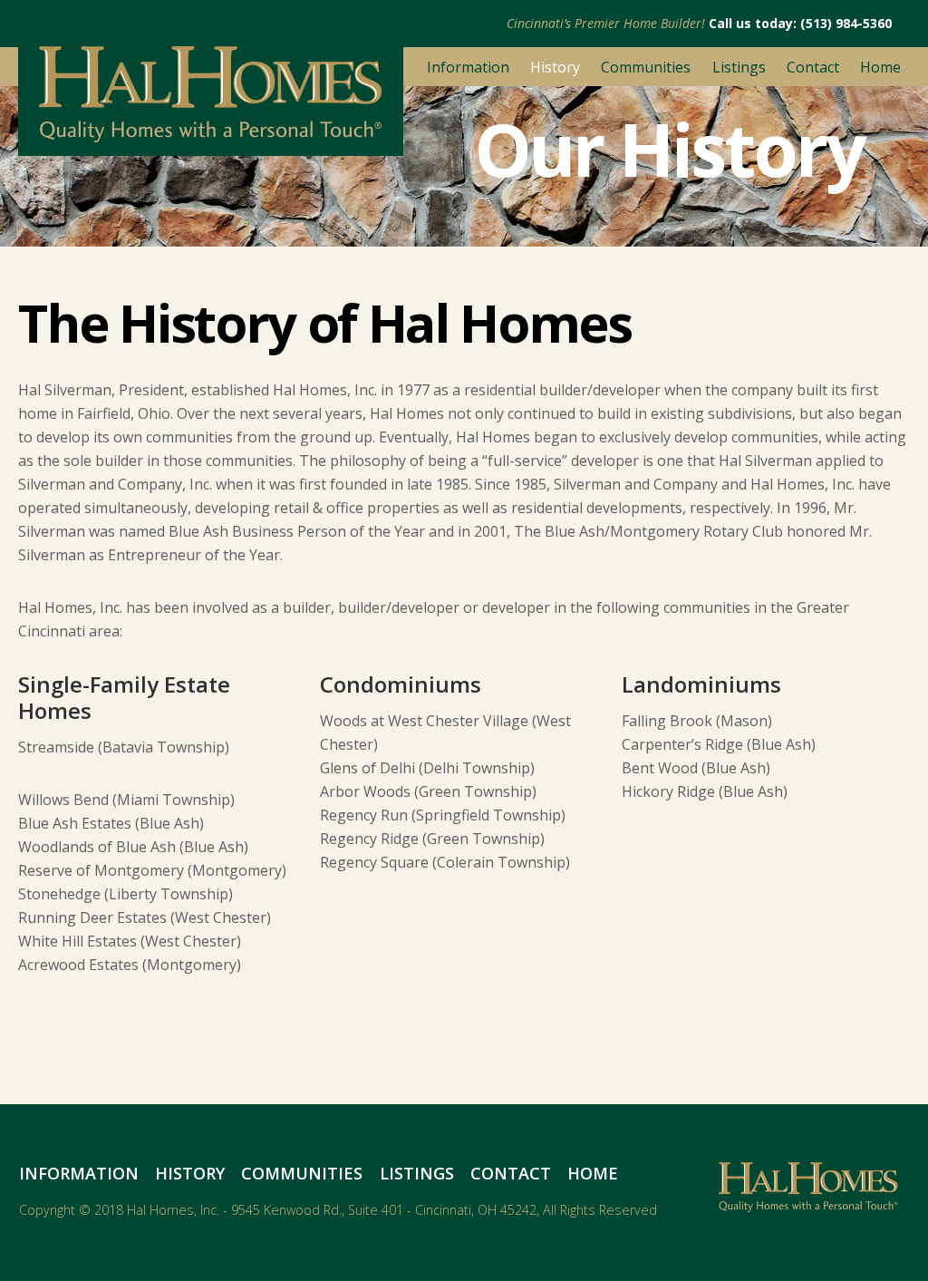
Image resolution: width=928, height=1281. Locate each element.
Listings (739, 67)
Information (468, 67)
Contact (813, 67)
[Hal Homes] (210, 147)
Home (880, 67)
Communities (646, 67)
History (555, 67)
